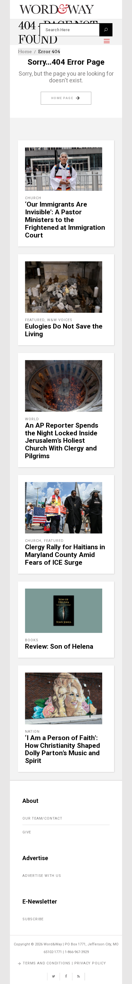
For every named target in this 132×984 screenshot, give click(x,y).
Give (26, 832)
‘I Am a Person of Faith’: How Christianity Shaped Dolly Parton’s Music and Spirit (62, 749)
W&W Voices (59, 320)
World (32, 419)
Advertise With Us (41, 876)
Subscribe (33, 919)
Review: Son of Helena (59, 646)
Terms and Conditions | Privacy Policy (64, 963)
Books (31, 640)
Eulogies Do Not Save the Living (64, 330)
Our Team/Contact (42, 818)
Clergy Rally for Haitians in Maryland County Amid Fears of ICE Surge (65, 554)
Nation (32, 731)
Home (25, 51)
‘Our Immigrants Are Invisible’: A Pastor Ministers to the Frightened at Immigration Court (65, 219)
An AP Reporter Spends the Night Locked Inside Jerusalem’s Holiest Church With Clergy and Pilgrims (61, 441)
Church (33, 198)
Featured (35, 320)
